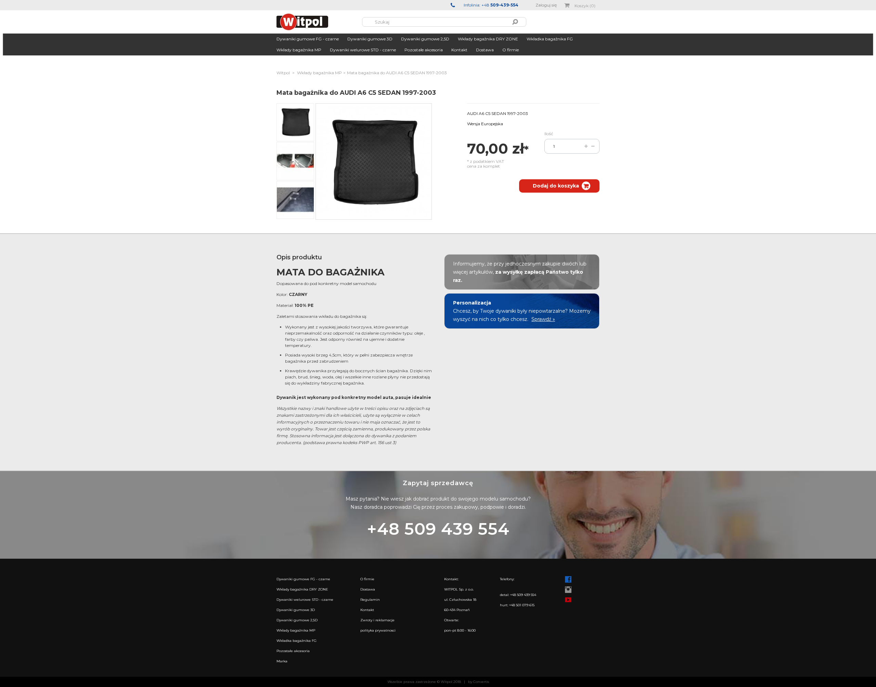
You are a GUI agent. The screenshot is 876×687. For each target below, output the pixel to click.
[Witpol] (319, 21)
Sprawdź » (543, 319)
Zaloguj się (546, 5)
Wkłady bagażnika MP (298, 49)
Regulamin (370, 599)
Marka (281, 661)
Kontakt (459, 49)
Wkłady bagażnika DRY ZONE (488, 38)
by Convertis (478, 681)
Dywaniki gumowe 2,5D (425, 38)
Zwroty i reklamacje (377, 620)
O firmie (510, 49)
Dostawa (485, 49)
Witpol (283, 72)
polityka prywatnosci (378, 630)
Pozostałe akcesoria (423, 49)
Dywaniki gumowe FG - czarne (307, 38)
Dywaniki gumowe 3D (369, 38)
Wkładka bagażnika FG (550, 38)
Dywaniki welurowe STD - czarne (363, 49)
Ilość (548, 133)
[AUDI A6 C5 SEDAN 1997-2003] (295, 122)
